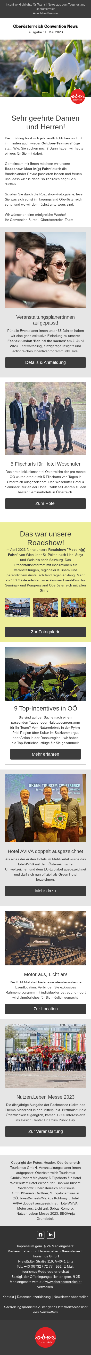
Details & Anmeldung (45, 362)
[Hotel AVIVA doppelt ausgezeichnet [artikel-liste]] (45, 808)
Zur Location (45, 1008)
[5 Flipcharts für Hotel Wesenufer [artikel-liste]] (45, 418)
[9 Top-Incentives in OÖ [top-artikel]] (45, 674)
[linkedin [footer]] (51, 1237)
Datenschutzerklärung (34, 1297)
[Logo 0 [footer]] (45, 1337)
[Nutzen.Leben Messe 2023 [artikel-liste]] (45, 1056)
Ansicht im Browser (45, 13)
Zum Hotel (45, 503)
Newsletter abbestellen (71, 1297)
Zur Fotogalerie (45, 631)
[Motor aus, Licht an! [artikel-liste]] (45, 938)
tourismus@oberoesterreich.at (45, 1271)
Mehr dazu (45, 890)
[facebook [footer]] (40, 1237)
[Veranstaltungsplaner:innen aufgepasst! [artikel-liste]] (45, 270)
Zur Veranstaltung (45, 1131)
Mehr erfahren (45, 754)
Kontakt (8, 1297)
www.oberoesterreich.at (63, 1282)
